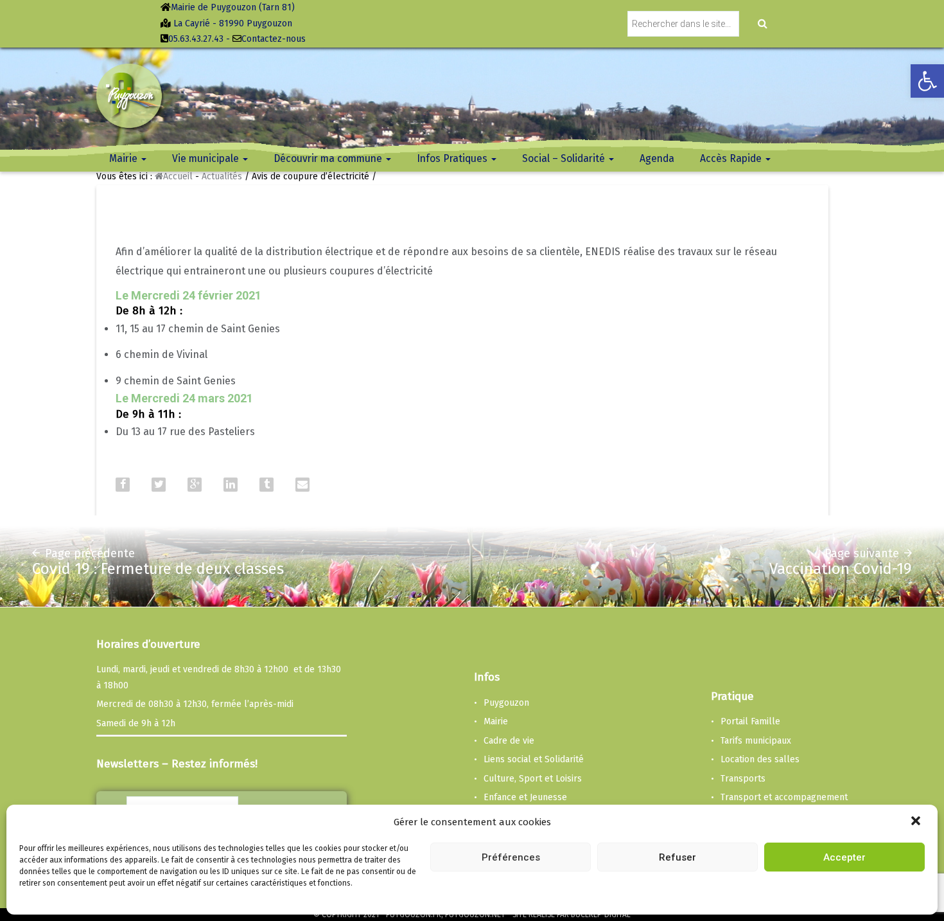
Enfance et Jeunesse (525, 797)
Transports (743, 778)
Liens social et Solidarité (534, 759)
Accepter (844, 857)
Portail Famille (750, 721)
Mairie (496, 721)
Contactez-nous (273, 38)
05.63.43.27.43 (195, 38)
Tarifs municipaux (756, 740)
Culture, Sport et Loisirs (533, 778)
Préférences (511, 857)
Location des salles (760, 759)
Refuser (677, 857)
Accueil (178, 176)
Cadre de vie (509, 740)
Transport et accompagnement (784, 797)
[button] (917, 822)
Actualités (222, 176)
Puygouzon (506, 702)
